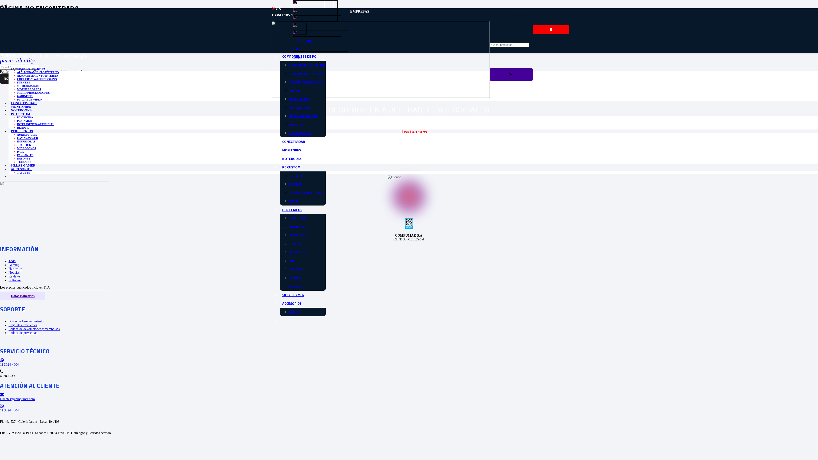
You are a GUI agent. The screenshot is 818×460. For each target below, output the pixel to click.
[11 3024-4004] (409, 360)
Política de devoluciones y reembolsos (34, 329)
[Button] (551, 29)
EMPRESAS (359, 11)
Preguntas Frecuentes (23, 325)
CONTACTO (12, 55)
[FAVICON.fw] (54, 289)
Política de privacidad (23, 333)
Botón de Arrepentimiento (26, 321)
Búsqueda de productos (509, 15)
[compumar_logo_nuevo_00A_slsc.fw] (381, 96)
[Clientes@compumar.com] (409, 394)
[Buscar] (511, 74)
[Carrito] (308, 41)
